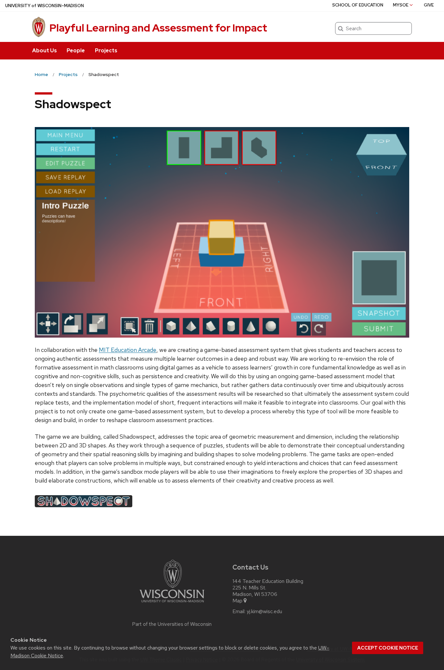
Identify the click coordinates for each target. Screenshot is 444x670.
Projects (106, 50)
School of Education (357, 5)
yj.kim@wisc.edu (264, 611)
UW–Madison (44, 5)
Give (429, 5)
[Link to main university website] (171, 603)
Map (237, 601)
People (76, 50)
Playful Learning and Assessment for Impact (158, 28)
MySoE (401, 5)
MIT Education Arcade (127, 350)
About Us (44, 50)
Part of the (172, 624)
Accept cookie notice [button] (387, 648)
